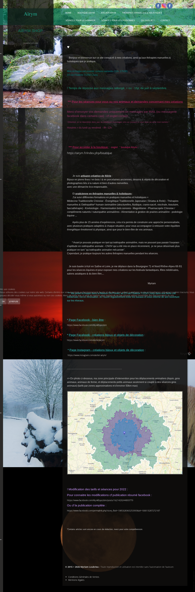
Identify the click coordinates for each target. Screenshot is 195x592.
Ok (3, 301)
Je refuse (13, 301)
